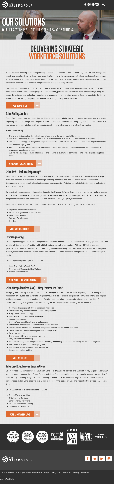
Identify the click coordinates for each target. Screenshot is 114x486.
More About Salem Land (20, 414)
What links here (10, 479)
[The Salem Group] (17, 5)
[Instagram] (109, 458)
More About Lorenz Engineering (23, 280)
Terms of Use (67, 472)
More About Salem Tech (20, 229)
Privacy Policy (55, 472)
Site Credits (85, 472)
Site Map (76, 472)
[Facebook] (87, 458)
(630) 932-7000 (92, 4)
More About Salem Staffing (21, 163)
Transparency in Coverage (40, 472)
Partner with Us (20, 105)
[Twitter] (95, 458)
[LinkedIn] (102, 458)
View (1, 479)
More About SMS (20, 358)
